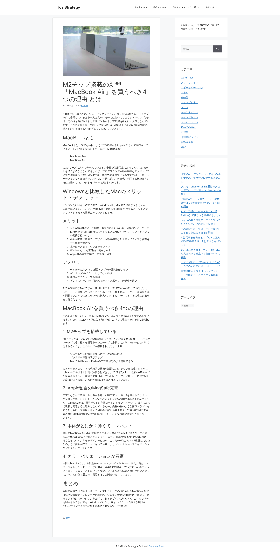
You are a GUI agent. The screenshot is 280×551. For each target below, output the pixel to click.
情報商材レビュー (191, 137)
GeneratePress (156, 546)
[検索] (217, 48)
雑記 (68, 518)
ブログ (184, 107)
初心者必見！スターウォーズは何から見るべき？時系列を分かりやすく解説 (200, 254)
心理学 (184, 132)
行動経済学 (187, 142)
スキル (184, 92)
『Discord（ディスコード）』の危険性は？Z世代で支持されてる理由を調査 (200, 203)
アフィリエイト (189, 82)
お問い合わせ (212, 7)
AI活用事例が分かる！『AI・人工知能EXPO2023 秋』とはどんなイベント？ (201, 241)
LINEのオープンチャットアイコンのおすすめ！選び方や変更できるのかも (201, 178)
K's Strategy (69, 7)
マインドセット (189, 117)
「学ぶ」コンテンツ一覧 (184, 7)
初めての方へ (159, 7)
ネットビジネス (189, 102)
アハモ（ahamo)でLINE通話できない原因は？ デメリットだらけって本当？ (201, 190)
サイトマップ (140, 7)
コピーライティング (192, 87)
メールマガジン (189, 122)
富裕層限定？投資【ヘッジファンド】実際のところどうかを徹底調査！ (199, 275)
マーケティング (189, 112)
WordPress (187, 77)
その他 (184, 97)
